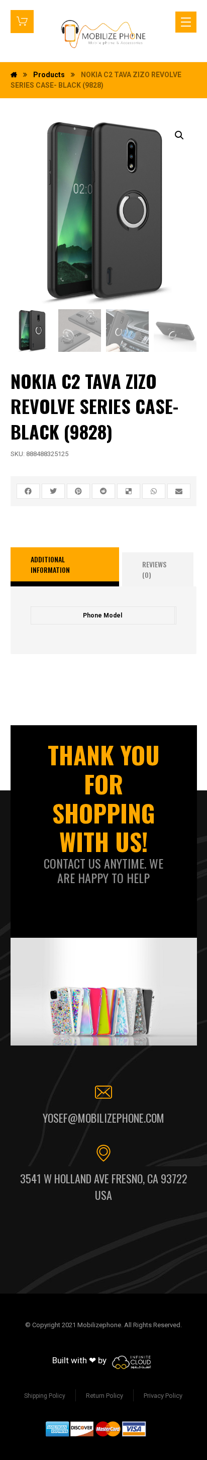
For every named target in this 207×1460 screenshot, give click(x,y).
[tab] (65, 566)
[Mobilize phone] (103, 34)
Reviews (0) (154, 569)
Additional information (50, 564)
